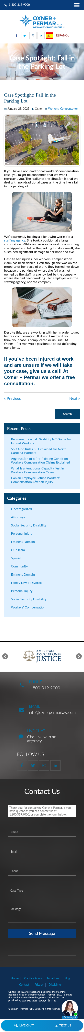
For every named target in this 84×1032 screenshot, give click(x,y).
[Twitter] (24, 35)
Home (15, 978)
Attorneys (18, 517)
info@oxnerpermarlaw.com (52, 713)
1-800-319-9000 (44, 688)
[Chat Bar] (42, 1025)
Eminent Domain (23, 541)
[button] (5, 656)
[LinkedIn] (41, 35)
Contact (24, 984)
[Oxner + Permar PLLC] (42, 21)
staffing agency (14, 240)
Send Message (42, 934)
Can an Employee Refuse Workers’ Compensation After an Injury (35, 480)
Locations (53, 978)
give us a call (45, 371)
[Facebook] (16, 35)
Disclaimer (55, 984)
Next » (74, 399)
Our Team (18, 550)
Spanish (16, 558)
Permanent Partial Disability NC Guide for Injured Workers (41, 441)
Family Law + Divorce (26, 582)
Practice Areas (33, 978)
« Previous (12, 399)
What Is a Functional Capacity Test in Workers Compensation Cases (37, 470)
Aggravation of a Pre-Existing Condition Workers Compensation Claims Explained (40, 460)
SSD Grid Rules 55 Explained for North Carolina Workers (38, 451)
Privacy (38, 984)
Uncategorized (21, 509)
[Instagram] (32, 35)
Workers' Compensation (63, 108)
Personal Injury (21, 533)
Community (19, 566)
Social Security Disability (28, 525)
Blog (67, 978)
